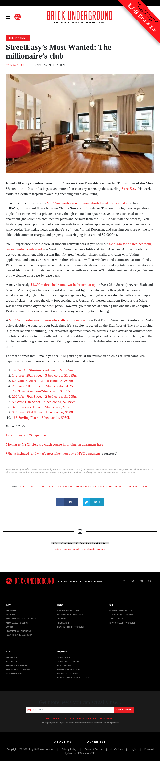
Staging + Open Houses (121, 610)
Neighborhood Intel (16, 665)
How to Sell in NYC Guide (122, 623)
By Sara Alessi (15, 65)
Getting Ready (116, 619)
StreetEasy (128, 189)
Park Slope (105, 486)
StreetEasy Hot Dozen (35, 486)
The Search (63, 623)
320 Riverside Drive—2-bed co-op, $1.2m (42, 407)
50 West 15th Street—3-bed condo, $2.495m (44, 402)
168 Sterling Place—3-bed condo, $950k (41, 418)
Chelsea (68, 486)
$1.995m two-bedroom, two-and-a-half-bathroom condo (87, 203)
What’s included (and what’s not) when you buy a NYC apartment (53, 453)
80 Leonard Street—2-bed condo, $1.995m (42, 381)
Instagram (141, 581)
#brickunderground (93, 549)
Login (133, 749)
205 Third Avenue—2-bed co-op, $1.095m (42, 391)
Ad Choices (116, 749)
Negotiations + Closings (122, 614)
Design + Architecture (68, 669)
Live (8, 651)
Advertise (96, 741)
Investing (11, 614)
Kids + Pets (11, 661)
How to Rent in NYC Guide (70, 627)
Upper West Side (137, 486)
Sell (111, 604)
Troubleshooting (15, 673)
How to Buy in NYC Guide (19, 635)
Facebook (124, 581)
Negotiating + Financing (18, 631)
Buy (8, 604)
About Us (63, 741)
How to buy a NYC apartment (27, 435)
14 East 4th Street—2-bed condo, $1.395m (42, 370)
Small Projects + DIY (68, 661)
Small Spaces (64, 657)
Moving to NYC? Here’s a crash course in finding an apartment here (54, 444)
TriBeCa (120, 486)
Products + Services (68, 673)
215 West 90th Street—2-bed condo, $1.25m (44, 386)
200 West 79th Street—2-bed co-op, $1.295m (44, 396)
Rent (60, 604)
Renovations (64, 665)
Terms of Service (93, 749)
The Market (18, 37)
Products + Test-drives (18, 669)
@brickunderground (67, 549)
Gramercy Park (86, 486)
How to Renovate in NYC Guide (73, 677)
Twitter (132, 581)
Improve (62, 651)
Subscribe (124, 709)
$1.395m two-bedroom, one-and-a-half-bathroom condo (48, 320)
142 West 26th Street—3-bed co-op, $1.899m (44, 375)
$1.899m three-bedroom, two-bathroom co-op (63, 285)
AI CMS (91, 753)
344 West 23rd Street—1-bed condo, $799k (43, 412)
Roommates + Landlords (70, 614)
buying (56, 486)
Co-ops (9, 627)
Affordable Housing (17, 623)
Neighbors (11, 657)
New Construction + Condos (21, 619)
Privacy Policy (69, 749)
